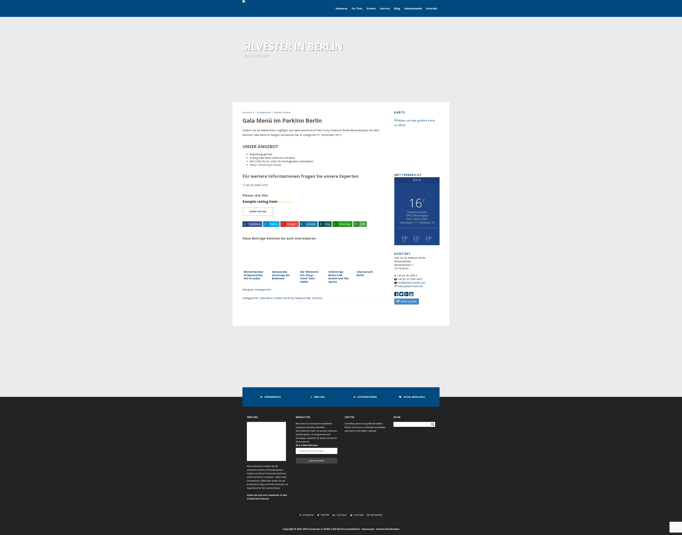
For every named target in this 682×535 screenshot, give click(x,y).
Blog (397, 8)
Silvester (317, 298)
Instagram (376, 515)
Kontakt (431, 8)
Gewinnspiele (413, 8)
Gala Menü (266, 298)
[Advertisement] (341, 352)
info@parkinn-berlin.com (411, 282)
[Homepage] (246, 8)
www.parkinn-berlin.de (410, 286)
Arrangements (264, 112)
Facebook (308, 515)
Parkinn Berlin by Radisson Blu (292, 298)
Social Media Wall (414, 396)
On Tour (357, 8)
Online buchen (408, 301)
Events (371, 8)
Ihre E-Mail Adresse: (307, 445)
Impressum (368, 529)
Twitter (324, 515)
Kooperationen (367, 396)
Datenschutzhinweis (387, 529)
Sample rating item (260, 201)
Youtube (358, 515)
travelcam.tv (248, 112)
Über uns (319, 396)
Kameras (341, 8)
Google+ (341, 515)
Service (385, 8)
